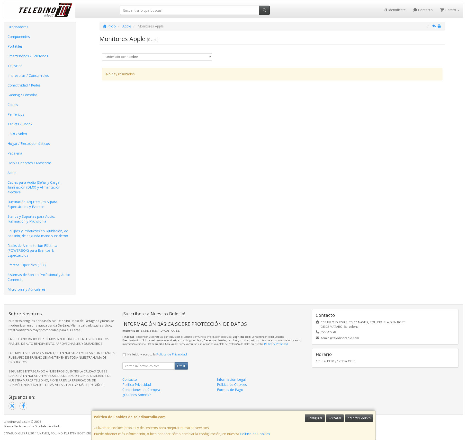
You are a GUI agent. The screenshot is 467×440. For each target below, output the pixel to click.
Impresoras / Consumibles (28, 75)
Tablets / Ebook (20, 124)
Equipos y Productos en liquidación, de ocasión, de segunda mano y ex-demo (38, 233)
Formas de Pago (230, 389)
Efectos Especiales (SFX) (27, 265)
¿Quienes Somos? (136, 394)
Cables (13, 104)
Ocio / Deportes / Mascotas (30, 163)
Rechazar (335, 418)
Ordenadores (18, 27)
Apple (12, 172)
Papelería (15, 153)
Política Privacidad (136, 384)
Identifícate (396, 10)
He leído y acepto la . (157, 354)
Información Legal (231, 379)
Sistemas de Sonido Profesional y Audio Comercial (39, 277)
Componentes (19, 36)
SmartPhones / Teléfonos (28, 56)
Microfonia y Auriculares (26, 289)
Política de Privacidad (276, 344)
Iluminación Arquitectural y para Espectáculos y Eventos (32, 204)
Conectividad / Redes (24, 85)
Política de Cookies (255, 433)
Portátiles (15, 46)
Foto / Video (17, 133)
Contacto (425, 10)
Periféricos (16, 114)
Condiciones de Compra (141, 389)
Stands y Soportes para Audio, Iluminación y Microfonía (31, 219)
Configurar (314, 418)
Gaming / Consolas (22, 95)
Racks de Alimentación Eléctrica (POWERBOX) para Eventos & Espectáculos (32, 250)
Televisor (15, 65)
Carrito (450, 10)
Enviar (181, 366)
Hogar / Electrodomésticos (29, 143)
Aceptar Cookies (359, 418)
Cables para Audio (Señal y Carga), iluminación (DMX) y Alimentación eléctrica (35, 187)
